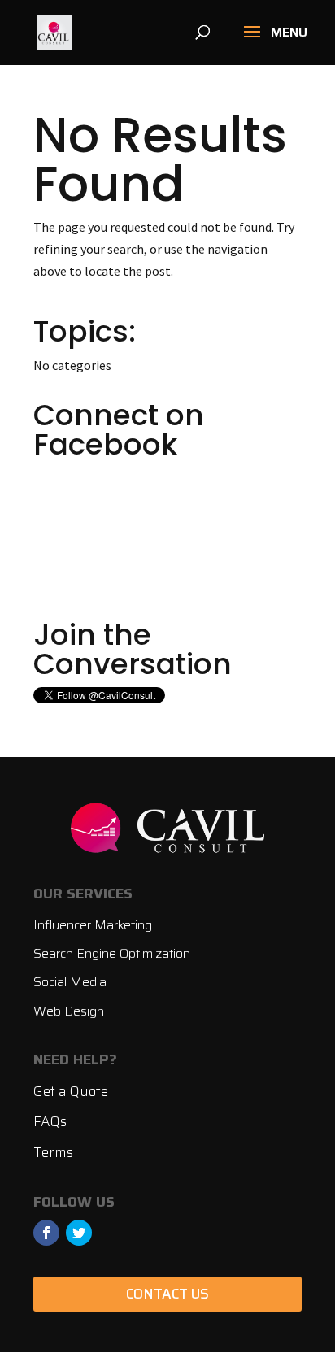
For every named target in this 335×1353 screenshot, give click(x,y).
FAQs (50, 1121)
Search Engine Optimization (111, 953)
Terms (53, 1152)
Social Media (70, 982)
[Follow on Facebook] (46, 1233)
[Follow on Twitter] (79, 1233)
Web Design (68, 1011)
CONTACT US (167, 1293)
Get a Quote (70, 1091)
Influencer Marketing (92, 925)
